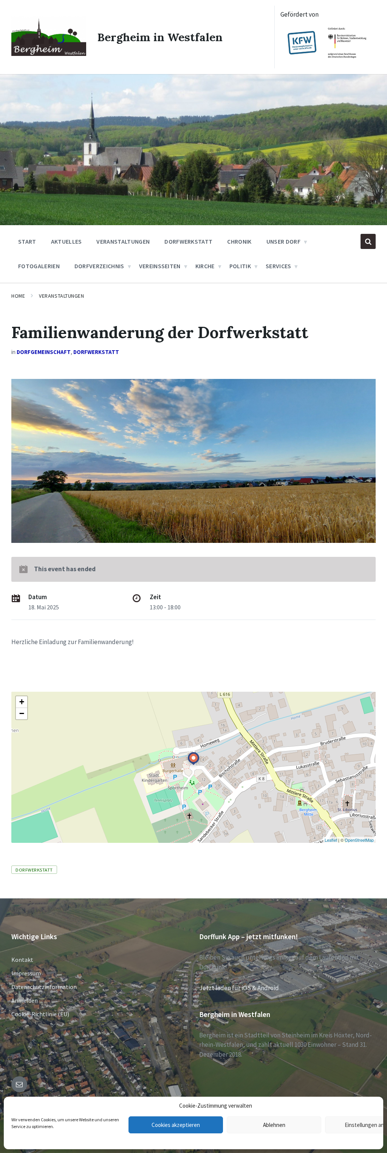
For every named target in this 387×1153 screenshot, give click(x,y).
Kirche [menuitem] (205, 266)
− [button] (21, 713)
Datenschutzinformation (44, 987)
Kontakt (22, 959)
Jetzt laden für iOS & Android (239, 988)
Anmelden (24, 1000)
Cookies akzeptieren (176, 1124)
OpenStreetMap (359, 840)
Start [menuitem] (27, 241)
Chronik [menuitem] (239, 241)
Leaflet (331, 840)
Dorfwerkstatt (96, 351)
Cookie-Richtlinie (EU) (40, 1014)
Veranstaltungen (61, 295)
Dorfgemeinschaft (44, 351)
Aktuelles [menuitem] (66, 241)
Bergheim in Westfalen (160, 37)
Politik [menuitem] (240, 266)
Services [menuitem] (278, 266)
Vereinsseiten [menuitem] (160, 266)
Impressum (26, 973)
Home (18, 295)
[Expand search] (368, 241)
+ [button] (21, 701)
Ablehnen (274, 1124)
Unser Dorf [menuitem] (283, 241)
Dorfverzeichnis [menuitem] (99, 266)
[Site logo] (48, 53)
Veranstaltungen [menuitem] (123, 241)
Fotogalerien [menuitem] (39, 266)
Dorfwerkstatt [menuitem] (188, 241)
